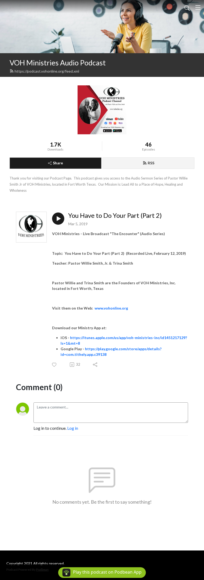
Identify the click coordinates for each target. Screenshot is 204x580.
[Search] (187, 7)
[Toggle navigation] (198, 7)
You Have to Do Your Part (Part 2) (115, 215)
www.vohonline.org (111, 308)
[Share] (95, 364)
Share (58, 163)
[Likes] (55, 365)
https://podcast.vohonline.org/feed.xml (47, 71)
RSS (151, 163)
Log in (72, 428)
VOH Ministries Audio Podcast (58, 62)
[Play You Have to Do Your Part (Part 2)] (58, 218)
